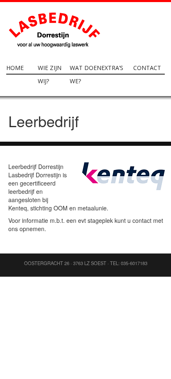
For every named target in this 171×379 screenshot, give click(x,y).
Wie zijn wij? (49, 74)
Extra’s (112, 68)
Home (15, 68)
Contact (147, 68)
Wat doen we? (85, 74)
